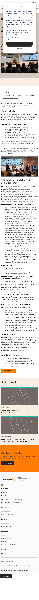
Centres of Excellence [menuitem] (7, 514)
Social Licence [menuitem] (5, 508)
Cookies (11, 566)
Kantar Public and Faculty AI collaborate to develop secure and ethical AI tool (17, 440)
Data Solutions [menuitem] (5, 511)
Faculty (22, 103)
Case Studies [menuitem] (5, 523)
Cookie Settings (6, 576)
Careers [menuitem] (3, 553)
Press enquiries (28, 566)
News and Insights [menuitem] (6, 526)
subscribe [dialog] (8, 463)
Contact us (9, 371)
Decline (19, 48)
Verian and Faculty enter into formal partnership (15, 411)
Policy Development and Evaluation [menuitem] (11, 496)
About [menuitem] (3, 535)
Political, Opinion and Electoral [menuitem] (10, 502)
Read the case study (22, 358)
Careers (3, 566)
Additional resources (10, 98)
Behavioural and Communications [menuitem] (11, 499)
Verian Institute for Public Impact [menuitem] (10, 545)
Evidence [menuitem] (4, 492)
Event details (7, 92)
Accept (19, 43)
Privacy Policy (11, 27)
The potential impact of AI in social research (19, 95)
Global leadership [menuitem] (6, 538)
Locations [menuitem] (4, 541)
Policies (18, 566)
